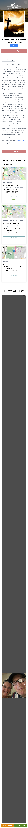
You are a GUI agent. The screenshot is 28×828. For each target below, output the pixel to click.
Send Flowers (14, 278)
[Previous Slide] (3, 685)
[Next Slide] (24, 685)
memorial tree (21, 141)
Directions (14, 196)
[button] (14, 172)
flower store (21, 143)
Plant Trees (13, 199)
